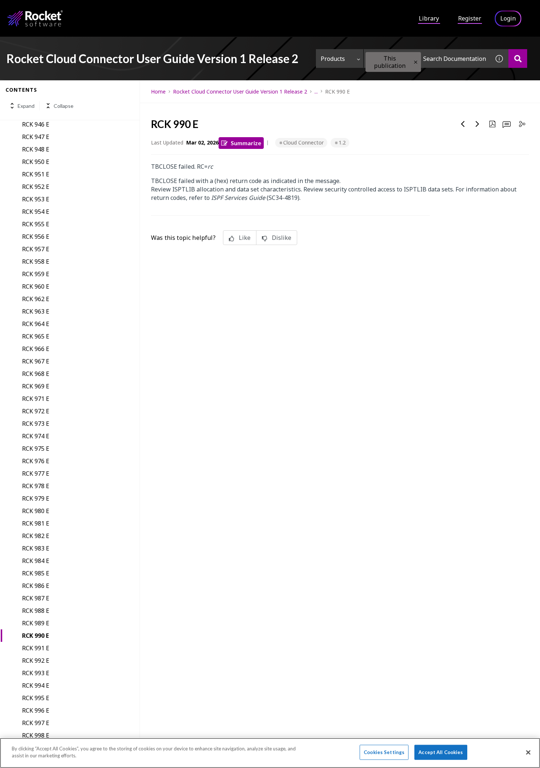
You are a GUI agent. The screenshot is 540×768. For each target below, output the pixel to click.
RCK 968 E (35, 374)
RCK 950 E (35, 162)
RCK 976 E (35, 461)
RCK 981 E (35, 523)
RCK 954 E (35, 212)
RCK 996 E (35, 710)
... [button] (316, 91)
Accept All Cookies (440, 752)
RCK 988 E (35, 611)
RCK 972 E (35, 411)
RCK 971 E (35, 399)
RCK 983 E (35, 548)
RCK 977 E (35, 473)
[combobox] (427, 58)
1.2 (342, 142)
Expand (26, 106)
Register (469, 18)
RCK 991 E (35, 648)
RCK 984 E (35, 561)
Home (158, 91)
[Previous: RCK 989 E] (463, 124)
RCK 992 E (35, 661)
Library (429, 18)
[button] (415, 62)
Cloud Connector (303, 142)
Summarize (246, 142)
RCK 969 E (35, 386)
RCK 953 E (35, 199)
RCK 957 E (35, 249)
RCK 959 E (35, 274)
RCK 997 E (35, 723)
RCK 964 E (35, 324)
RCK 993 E (35, 673)
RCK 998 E (35, 735)
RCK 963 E (35, 311)
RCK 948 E (35, 149)
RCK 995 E (35, 698)
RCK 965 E (35, 336)
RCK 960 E (35, 286)
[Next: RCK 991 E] (477, 124)
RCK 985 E (35, 573)
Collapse (63, 106)
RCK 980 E (35, 511)
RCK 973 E (35, 424)
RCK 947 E (35, 137)
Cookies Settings (384, 752)
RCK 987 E (35, 598)
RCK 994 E (35, 685)
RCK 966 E (35, 349)
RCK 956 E (35, 237)
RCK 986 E (35, 586)
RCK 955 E (35, 224)
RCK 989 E (35, 623)
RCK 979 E (35, 498)
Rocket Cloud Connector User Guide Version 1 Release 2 (240, 91)
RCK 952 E (35, 187)
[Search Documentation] (517, 58)
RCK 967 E (35, 361)
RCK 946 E (35, 124)
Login (508, 18)
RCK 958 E (35, 261)
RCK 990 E (35, 636)
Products (333, 59)
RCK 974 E (35, 436)
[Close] (528, 752)
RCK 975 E (35, 449)
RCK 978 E (35, 486)
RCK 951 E (35, 174)
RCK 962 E (35, 299)
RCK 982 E (35, 536)
